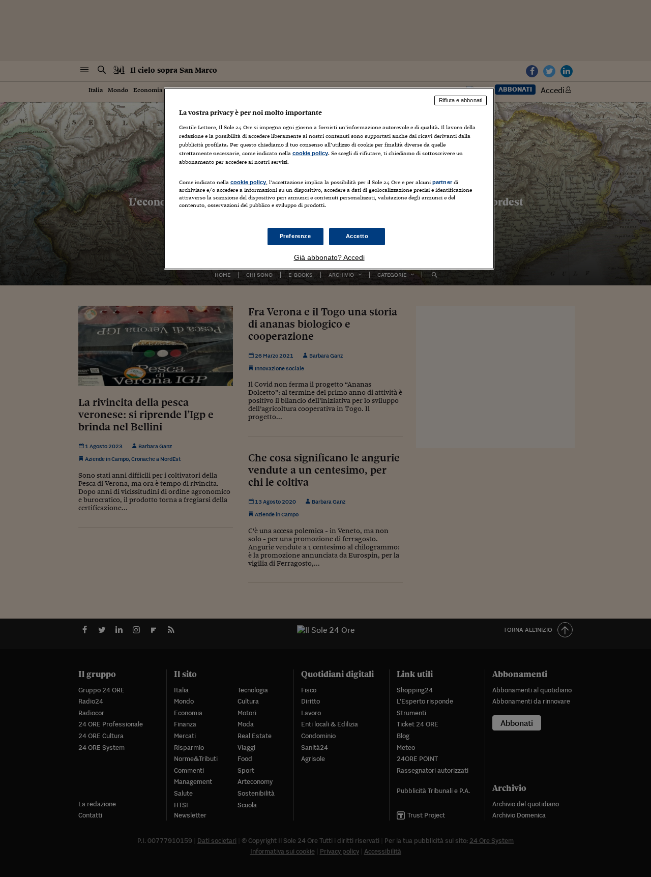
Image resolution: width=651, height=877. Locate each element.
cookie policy (310, 153)
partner (442, 182)
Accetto (357, 236)
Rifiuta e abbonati (460, 100)
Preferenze (295, 236)
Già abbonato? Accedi (329, 257)
